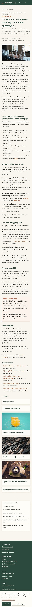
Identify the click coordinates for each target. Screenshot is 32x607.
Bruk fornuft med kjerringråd (11, 408)
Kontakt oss (5, 566)
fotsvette (17, 200)
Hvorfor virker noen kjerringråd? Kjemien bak (15, 482)
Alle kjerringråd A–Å (7, 547)
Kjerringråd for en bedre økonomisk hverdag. (16, 490)
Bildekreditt (5, 578)
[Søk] (19, 2)
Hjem (3, 9)
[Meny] (25, 2)
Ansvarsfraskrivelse (8, 402)
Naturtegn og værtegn (8, 552)
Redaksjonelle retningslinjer (9, 561)
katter (16, 158)
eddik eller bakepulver (21, 241)
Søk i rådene (5, 549)
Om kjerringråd (10, 9)
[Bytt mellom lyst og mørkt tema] (22, 2)
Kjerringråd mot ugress (11, 383)
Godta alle (6, 604)
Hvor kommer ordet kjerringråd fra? (13, 457)
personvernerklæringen (8, 600)
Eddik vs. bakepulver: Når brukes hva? (15, 366)
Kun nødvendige (18, 604)
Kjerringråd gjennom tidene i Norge (15, 388)
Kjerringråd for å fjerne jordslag (13, 371)
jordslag (25, 198)
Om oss (4, 559)
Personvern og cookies (8, 573)
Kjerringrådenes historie (8, 564)
